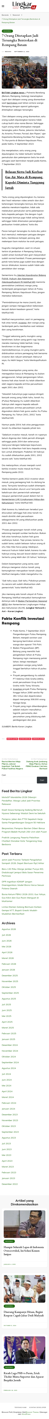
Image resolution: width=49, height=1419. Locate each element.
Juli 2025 (6, 1004)
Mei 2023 (6, 1155)
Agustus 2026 (9, 929)
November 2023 (10, 1120)
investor (22, 322)
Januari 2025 (8, 1039)
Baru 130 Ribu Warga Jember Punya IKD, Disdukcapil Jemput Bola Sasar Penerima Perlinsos (22, 872)
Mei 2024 (6, 1085)
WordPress (26, 1414)
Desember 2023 (10, 1114)
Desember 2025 (10, 975)
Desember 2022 (10, 1184)
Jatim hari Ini (25, 739)
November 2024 (10, 1050)
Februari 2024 (9, 1103)
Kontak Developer (37, 1407)
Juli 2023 (6, 1143)
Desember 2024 (10, 1045)
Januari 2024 (8, 1108)
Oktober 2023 (9, 1126)
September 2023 (10, 1132)
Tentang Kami (21, 1407)
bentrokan (12, 103)
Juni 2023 (7, 1149)
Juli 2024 (6, 1074)
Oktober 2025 (9, 987)
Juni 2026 (7, 940)
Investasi (18, 689)
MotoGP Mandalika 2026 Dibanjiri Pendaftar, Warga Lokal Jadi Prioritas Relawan (21, 800)
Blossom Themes (32, 1412)
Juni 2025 (7, 1010)
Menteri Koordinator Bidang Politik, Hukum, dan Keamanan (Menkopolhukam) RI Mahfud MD (24, 278)
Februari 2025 (9, 1033)
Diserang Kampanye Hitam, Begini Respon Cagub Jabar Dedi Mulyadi (24, 1313)
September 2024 (10, 1062)
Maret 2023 (8, 1166)
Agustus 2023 (9, 1137)
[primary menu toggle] (3, 6)
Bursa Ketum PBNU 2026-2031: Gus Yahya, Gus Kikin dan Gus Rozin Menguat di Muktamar (24, 897)
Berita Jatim (12, 739)
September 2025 (10, 993)
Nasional (7, 31)
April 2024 (7, 1091)
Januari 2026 (8, 969)
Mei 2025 (6, 1016)
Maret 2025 (8, 1027)
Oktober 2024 (9, 1056)
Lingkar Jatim (38, 739)
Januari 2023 (8, 1178)
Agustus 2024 (9, 1068)
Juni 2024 (7, 1079)
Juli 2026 (6, 935)
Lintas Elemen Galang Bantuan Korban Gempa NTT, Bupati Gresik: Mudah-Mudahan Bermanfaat (22, 910)
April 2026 (7, 952)
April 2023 (7, 1161)
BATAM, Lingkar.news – (14, 92)
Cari (4, 775)
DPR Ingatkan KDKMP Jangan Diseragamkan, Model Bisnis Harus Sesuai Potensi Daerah (23, 885)
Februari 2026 (9, 964)
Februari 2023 (9, 1172)
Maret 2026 (8, 958)
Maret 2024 (8, 1097)
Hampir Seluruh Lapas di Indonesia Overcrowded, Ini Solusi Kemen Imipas (24, 1250)
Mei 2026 (6, 946)
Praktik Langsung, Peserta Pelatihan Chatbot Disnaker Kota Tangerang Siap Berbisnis (22, 841)
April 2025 (7, 1021)
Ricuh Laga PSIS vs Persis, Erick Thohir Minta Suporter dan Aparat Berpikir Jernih (24, 1376)
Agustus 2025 (9, 998)
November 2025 (10, 981)
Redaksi (8, 51)
